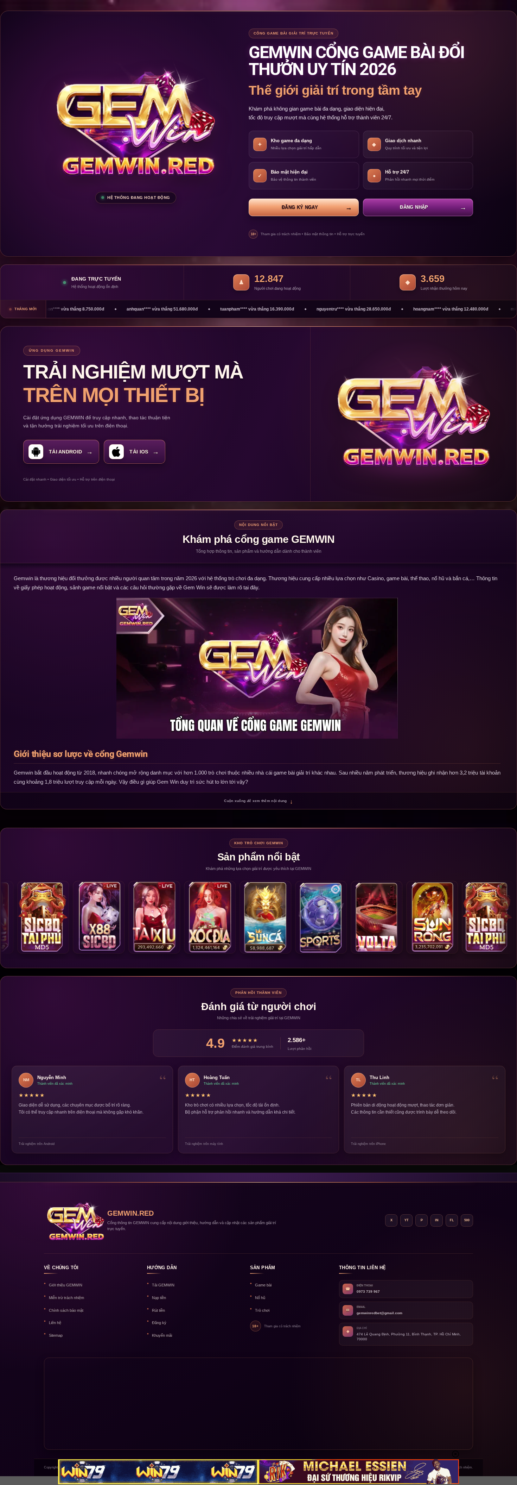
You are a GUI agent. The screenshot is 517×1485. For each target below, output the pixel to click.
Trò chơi (262, 1310)
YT (406, 1220)
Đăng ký (159, 1323)
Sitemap (56, 1335)
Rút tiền (158, 1310)
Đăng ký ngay (300, 207)
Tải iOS (138, 452)
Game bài (263, 1285)
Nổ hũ (260, 1298)
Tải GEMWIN (163, 1285)
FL (452, 1220)
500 (467, 1220)
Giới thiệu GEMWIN (65, 1285)
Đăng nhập (414, 207)
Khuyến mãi (162, 1335)
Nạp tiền (159, 1298)
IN (437, 1220)
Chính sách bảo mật (66, 1310)
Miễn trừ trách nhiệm (66, 1298)
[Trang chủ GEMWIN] (72, 1220)
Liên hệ (55, 1323)
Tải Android (65, 452)
